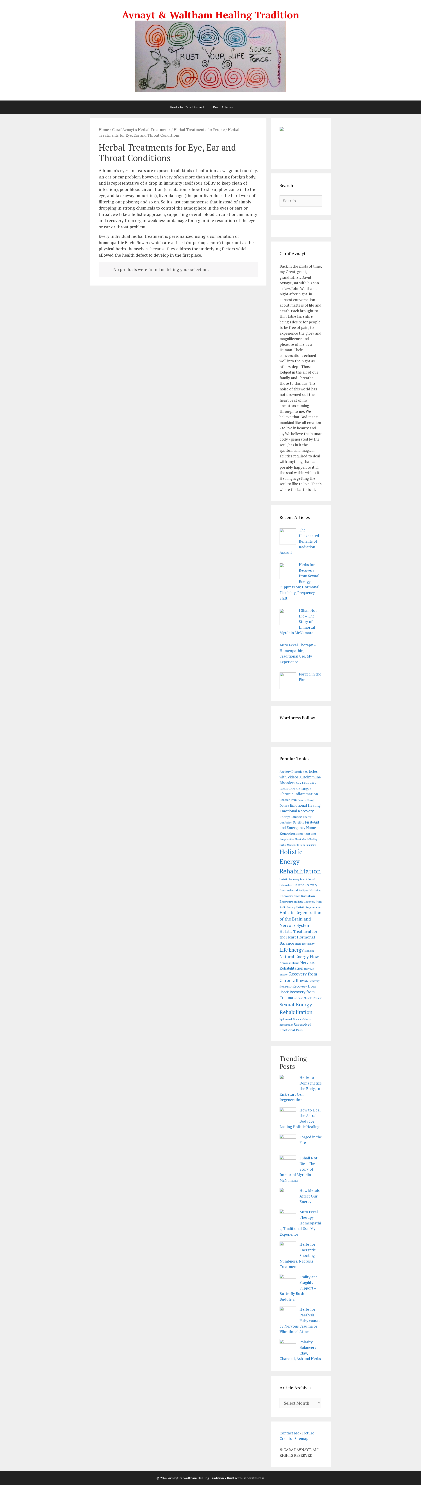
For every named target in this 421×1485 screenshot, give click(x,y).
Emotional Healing (305, 805)
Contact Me (289, 1433)
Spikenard (286, 1019)
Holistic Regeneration (308, 907)
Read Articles (223, 107)
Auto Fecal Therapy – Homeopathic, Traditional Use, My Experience (300, 1223)
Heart (299, 833)
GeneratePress (253, 1478)
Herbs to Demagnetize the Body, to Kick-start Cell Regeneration (301, 1088)
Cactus (284, 789)
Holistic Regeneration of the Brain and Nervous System (300, 919)
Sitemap (301, 1438)
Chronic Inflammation (299, 793)
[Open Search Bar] (248, 107)
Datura (284, 806)
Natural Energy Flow (299, 956)
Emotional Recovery (297, 810)
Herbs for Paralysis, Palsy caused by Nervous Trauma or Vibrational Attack (300, 1320)
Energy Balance (291, 817)
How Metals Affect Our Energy (309, 1196)
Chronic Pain (288, 800)
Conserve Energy (306, 800)
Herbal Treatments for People (199, 129)
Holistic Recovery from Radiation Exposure (300, 895)
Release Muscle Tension (308, 998)
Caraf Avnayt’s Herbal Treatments (141, 129)
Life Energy (292, 950)
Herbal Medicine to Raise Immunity (298, 845)
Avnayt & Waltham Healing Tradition (210, 14)
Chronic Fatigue (300, 789)
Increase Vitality (304, 943)
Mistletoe (309, 950)
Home (104, 129)
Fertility (298, 822)
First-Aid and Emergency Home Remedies (299, 828)
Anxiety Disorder (292, 771)
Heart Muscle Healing (306, 839)
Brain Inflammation (306, 783)
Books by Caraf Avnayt (187, 107)
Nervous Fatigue (289, 963)
